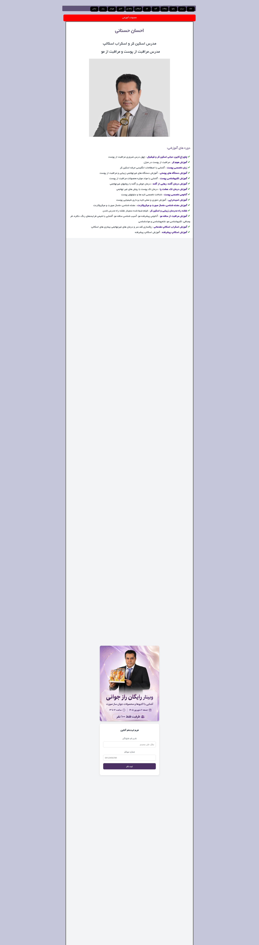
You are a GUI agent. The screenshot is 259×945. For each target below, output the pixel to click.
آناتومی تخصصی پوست (175, 195)
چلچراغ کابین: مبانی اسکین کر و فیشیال (167, 157)
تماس (94, 9)
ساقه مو (129, 9)
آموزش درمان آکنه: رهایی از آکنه (170, 184)
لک (147, 9)
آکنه (155, 9)
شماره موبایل (129, 751)
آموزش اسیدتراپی (177, 200)
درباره (182, 9)
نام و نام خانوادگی (129, 738)
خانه (190, 9)
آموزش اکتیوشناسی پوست (173, 178)
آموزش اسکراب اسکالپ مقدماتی (170, 227)
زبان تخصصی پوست (177, 168)
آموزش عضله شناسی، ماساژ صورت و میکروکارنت (162, 205)
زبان (103, 9)
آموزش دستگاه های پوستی (173, 173)
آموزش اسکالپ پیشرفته (174, 232)
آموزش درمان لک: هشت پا (173, 189)
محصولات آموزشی (129, 18)
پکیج (173, 9)
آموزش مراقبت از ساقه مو (173, 216)
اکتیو (120, 9)
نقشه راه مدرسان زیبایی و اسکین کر (168, 211)
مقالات (164, 9)
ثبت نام (129, 766)
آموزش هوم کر (179, 162)
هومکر (112, 9)
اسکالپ (138, 9)
